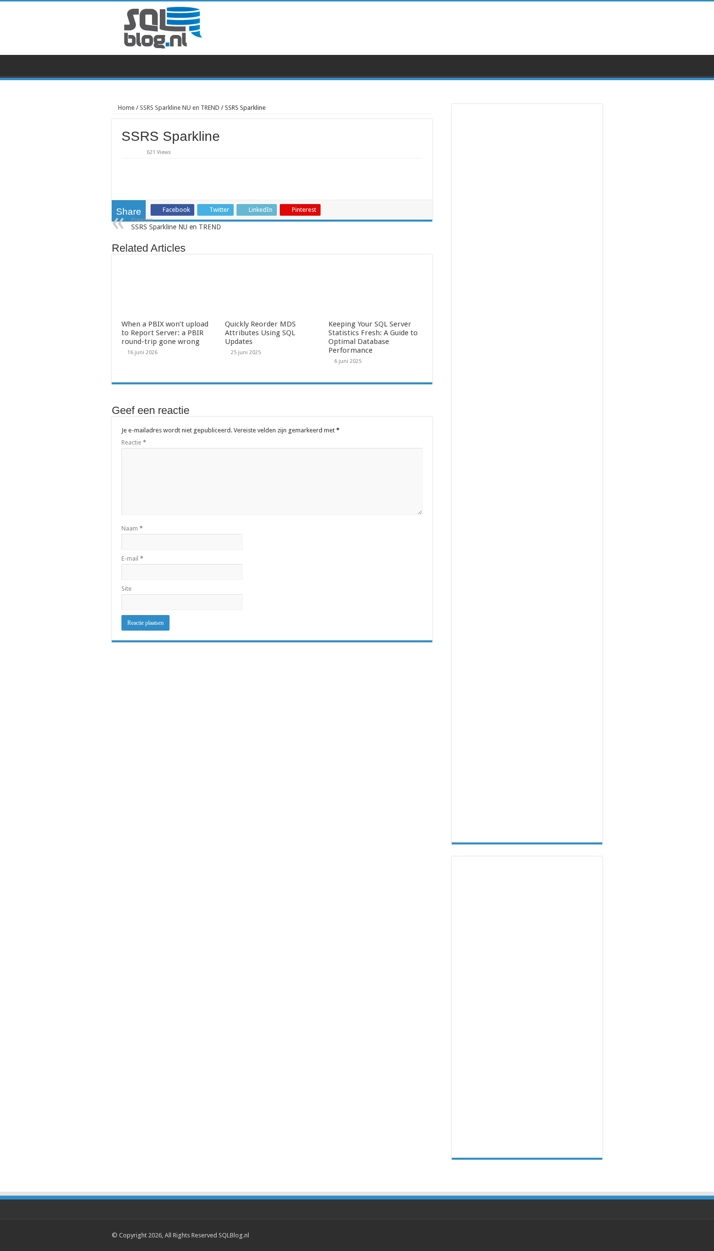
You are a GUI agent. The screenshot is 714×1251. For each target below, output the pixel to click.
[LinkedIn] (590, 1235)
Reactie (133, 442)
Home (126, 107)
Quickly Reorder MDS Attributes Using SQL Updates (260, 333)
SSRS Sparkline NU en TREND (180, 107)
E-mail (132, 558)
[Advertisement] (527, 1007)
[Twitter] (581, 1235)
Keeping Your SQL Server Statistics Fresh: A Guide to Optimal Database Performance (373, 337)
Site (126, 588)
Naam (132, 528)
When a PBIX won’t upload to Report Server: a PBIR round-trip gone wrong (164, 333)
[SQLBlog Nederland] (162, 26)
